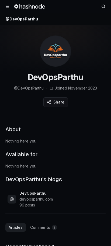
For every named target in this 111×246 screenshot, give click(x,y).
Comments (43, 227)
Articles (16, 227)
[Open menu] (7, 6)
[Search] (103, 6)
